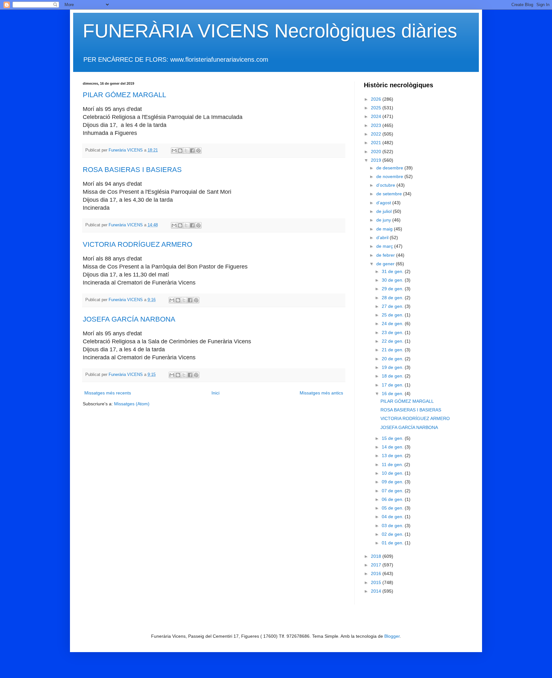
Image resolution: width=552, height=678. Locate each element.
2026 (376, 99)
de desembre (390, 167)
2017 (376, 564)
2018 (376, 556)
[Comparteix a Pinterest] (198, 150)
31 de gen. (393, 271)
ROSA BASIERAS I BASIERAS (132, 170)
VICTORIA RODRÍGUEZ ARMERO (137, 244)
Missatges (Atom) (132, 403)
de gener (386, 263)
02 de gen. (393, 534)
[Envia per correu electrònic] (174, 150)
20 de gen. (393, 358)
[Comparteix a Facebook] (192, 150)
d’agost (384, 202)
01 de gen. (393, 542)
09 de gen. (393, 481)
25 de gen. (393, 314)
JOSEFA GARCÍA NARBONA (129, 319)
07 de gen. (393, 490)
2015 (376, 582)
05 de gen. (393, 507)
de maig (385, 228)
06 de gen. (393, 499)
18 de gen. (393, 375)
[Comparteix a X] (186, 150)
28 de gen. (393, 297)
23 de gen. (393, 332)
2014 (376, 591)
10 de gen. (393, 473)
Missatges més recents (107, 392)
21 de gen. (393, 349)
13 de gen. (393, 455)
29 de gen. (393, 288)
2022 (376, 133)
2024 (376, 116)
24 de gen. (393, 323)
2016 (376, 573)
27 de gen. (393, 306)
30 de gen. (393, 280)
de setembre (389, 193)
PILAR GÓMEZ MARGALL (124, 95)
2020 (376, 151)
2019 (376, 160)
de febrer (386, 255)
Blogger (392, 636)
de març (385, 246)
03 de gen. (393, 525)
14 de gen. (393, 446)
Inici (215, 392)
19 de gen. (393, 367)
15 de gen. (393, 438)
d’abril (383, 237)
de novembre (390, 176)
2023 (376, 125)
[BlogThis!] (180, 150)
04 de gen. (393, 516)
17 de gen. (393, 384)
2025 (376, 107)
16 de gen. (393, 393)
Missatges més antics (321, 392)
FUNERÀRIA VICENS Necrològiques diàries (270, 31)
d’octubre (386, 185)
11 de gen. (393, 464)
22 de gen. (393, 341)
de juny (384, 219)
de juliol (384, 211)
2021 (376, 142)
